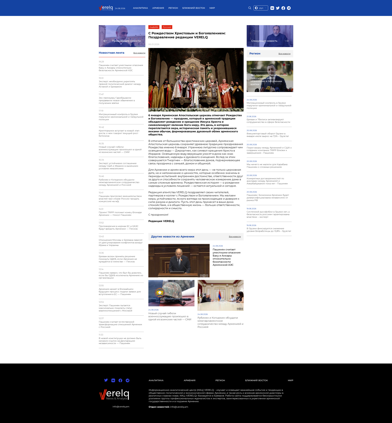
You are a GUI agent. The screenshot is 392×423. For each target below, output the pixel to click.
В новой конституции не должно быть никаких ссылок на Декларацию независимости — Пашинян (120, 341)
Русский (167, 27)
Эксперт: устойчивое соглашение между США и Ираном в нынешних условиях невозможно (118, 166)
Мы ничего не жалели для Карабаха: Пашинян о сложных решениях (267, 165)
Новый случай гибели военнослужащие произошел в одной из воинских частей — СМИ (120, 149)
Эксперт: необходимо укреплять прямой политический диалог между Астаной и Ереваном (120, 84)
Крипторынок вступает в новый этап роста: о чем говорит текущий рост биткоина (119, 133)
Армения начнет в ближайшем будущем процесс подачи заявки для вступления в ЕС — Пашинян (120, 292)
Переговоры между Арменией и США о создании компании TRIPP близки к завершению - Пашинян (269, 150)
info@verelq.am (121, 406)
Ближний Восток (193, 8)
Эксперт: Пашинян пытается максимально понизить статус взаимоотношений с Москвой (115, 308)
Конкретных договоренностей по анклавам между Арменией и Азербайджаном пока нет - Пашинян (267, 181)
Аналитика (140, 8)
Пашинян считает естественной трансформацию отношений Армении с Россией (120, 324)
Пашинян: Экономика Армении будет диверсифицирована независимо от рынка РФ (268, 198)
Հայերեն (154, 27)
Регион (173, 8)
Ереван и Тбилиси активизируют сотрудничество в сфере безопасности (268, 120)
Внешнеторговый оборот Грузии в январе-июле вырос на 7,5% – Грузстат (268, 135)
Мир (212, 8)
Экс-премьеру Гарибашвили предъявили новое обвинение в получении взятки (117, 100)
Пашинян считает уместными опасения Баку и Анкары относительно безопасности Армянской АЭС (121, 68)
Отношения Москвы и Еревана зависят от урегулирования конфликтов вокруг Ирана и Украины (121, 243)
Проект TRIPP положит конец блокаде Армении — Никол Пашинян (120, 213)
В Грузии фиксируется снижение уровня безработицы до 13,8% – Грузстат (269, 229)
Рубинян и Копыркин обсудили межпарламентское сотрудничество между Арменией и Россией (119, 182)
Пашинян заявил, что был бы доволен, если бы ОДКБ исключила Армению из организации (121, 275)
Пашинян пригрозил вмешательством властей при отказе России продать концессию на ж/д (120, 199)
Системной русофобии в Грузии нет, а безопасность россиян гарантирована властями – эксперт (268, 214)
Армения (158, 8)
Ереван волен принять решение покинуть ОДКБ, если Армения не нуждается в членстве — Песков (118, 259)
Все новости (139, 53)
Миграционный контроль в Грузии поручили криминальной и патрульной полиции (121, 117)
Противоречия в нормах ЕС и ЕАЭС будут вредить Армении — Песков (118, 227)
